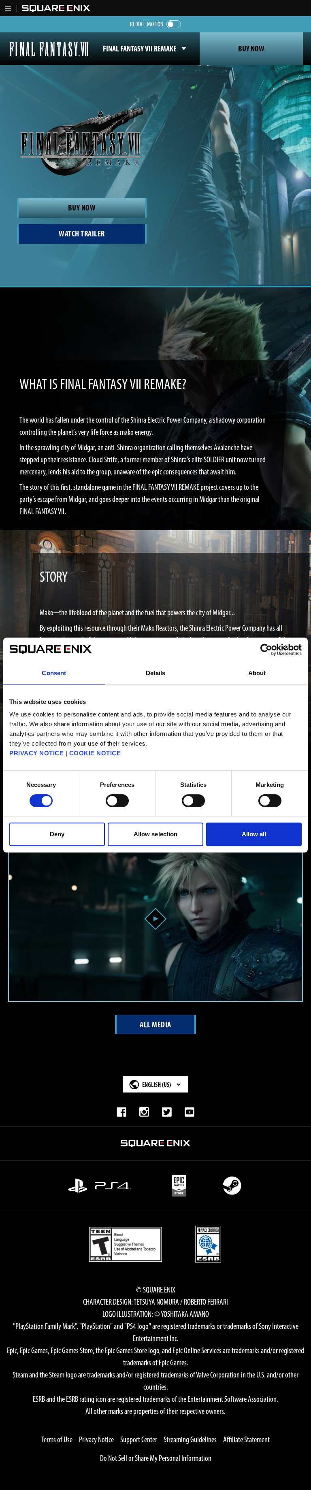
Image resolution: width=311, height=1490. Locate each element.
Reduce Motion (146, 24)
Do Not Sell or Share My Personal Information (155, 1458)
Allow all (254, 834)
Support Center (138, 1439)
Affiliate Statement (246, 1439)
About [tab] (257, 673)
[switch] (117, 800)
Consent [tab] (54, 673)
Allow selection (156, 834)
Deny (57, 834)
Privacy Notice (96, 1439)
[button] (8, 8)
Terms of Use (56, 1439)
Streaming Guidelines (190, 1439)
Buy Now (251, 48)
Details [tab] (156, 673)
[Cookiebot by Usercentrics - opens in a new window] (266, 650)
